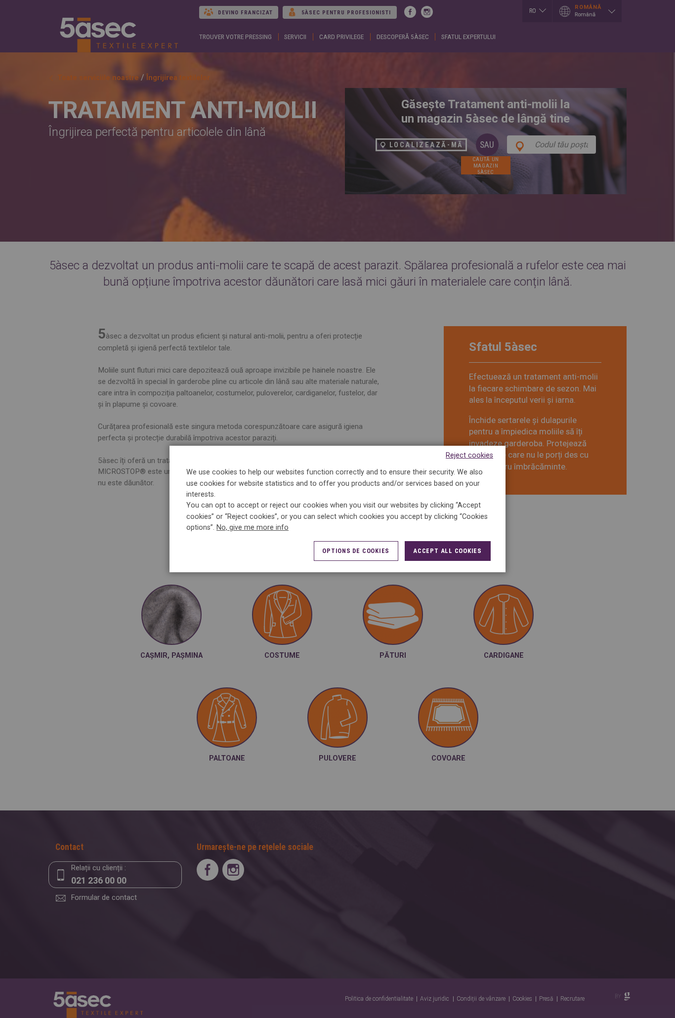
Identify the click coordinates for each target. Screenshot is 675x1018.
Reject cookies (469, 455)
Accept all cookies (447, 550)
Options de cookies (355, 550)
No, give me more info (252, 527)
